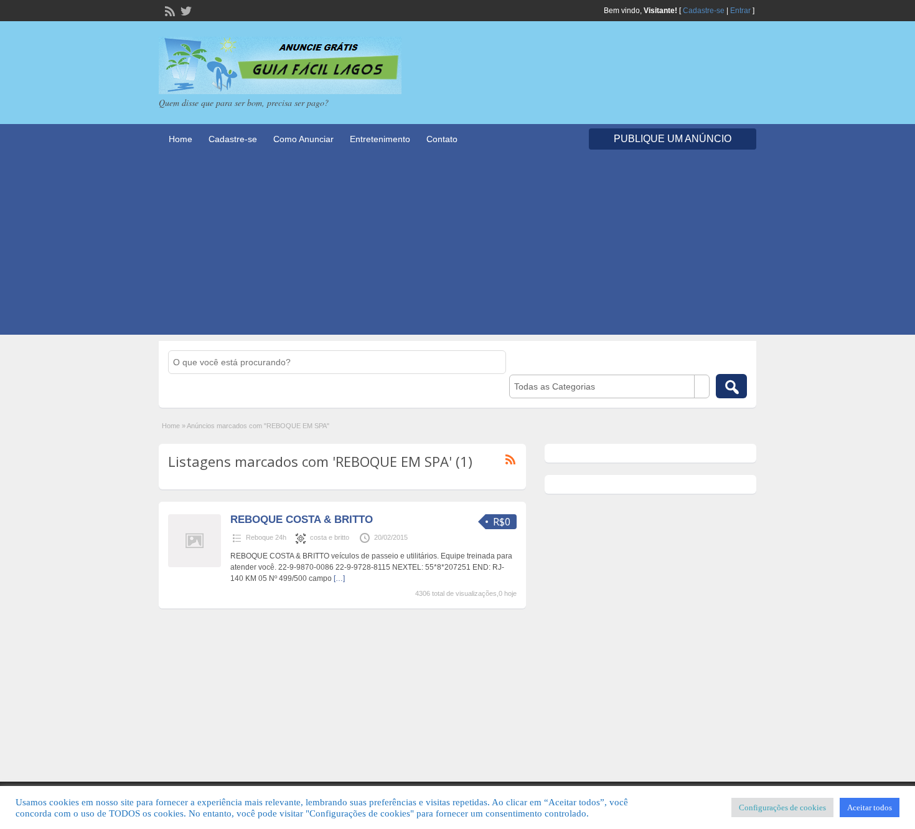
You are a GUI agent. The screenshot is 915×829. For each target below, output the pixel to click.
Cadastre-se (704, 10)
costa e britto (329, 537)
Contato (442, 139)
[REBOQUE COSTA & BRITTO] (194, 564)
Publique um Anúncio (672, 138)
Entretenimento (380, 139)
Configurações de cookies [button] (782, 807)
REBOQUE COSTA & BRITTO (301, 519)
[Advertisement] (457, 247)
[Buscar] (731, 386)
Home (180, 139)
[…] (339, 578)
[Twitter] (185, 10)
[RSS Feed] (169, 10)
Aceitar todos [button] (869, 807)
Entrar (740, 10)
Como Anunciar (303, 139)
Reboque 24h (266, 537)
